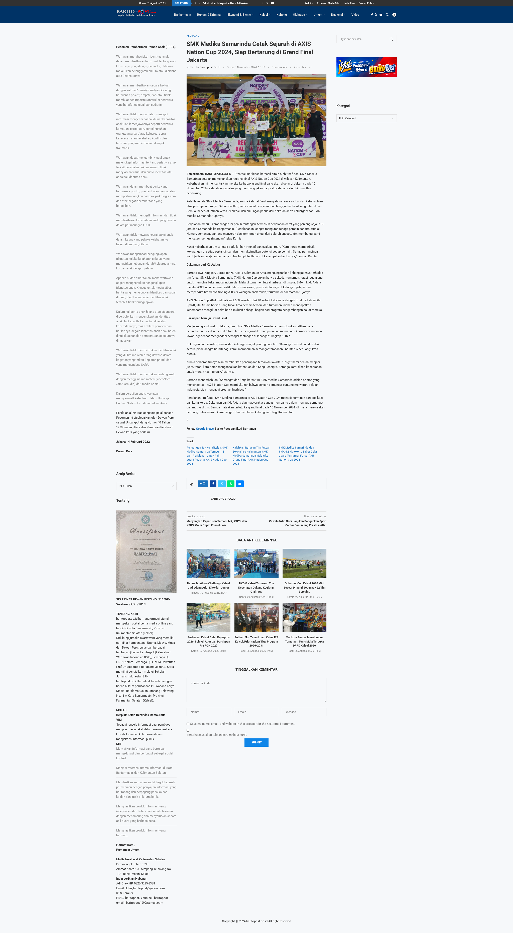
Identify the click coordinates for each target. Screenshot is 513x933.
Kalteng (282, 14)
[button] (195, 3)
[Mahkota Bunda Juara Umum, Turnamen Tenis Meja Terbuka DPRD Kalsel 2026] (304, 617)
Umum (318, 14)
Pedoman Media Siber (328, 3)
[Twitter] (267, 3)
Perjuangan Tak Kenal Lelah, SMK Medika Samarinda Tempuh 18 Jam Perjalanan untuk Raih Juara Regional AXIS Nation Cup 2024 (207, 455)
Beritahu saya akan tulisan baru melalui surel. (217, 735)
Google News (205, 428)
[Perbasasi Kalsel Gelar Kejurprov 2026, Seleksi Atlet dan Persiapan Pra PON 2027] (208, 617)
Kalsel (264, 14)
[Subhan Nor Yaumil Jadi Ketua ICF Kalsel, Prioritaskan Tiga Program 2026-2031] (256, 617)
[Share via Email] (240, 483)
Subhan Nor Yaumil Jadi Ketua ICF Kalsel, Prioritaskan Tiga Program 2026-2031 (256, 641)
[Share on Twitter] (222, 483)
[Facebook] (263, 3)
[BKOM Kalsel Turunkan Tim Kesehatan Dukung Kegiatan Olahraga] (256, 563)
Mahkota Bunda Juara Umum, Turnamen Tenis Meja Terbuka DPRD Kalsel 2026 (304, 641)
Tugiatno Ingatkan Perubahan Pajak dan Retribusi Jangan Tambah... (239, 3)
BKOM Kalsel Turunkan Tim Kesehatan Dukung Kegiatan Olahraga (256, 587)
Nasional (337, 14)
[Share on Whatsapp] (230, 483)
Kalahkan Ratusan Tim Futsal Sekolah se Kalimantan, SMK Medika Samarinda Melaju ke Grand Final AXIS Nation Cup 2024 (251, 455)
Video (355, 14)
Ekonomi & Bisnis (239, 14)
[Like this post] (204, 483)
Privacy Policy (366, 3)
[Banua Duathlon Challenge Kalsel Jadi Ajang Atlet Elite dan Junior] (208, 563)
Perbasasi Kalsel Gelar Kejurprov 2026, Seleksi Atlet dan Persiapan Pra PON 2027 (208, 641)
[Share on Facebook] (213, 483)
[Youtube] (272, 3)
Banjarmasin (182, 14)
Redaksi (309, 3)
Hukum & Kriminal (209, 14)
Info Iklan (349, 3)
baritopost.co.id (210, 67)
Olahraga (299, 14)
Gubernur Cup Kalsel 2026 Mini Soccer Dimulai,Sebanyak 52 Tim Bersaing (304, 587)
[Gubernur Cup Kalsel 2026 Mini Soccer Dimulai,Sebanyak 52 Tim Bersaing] (304, 563)
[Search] (387, 15)
